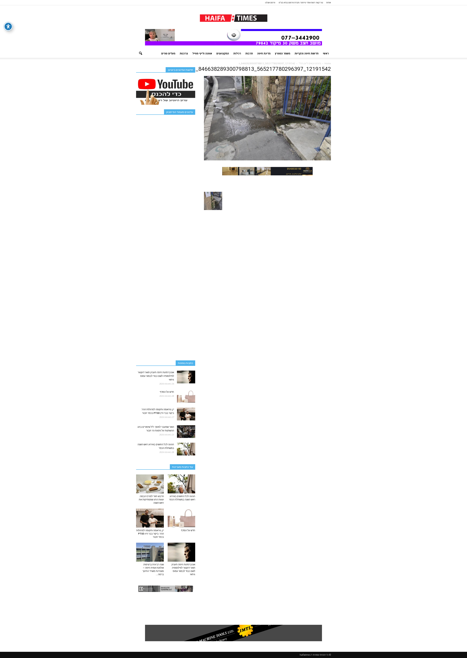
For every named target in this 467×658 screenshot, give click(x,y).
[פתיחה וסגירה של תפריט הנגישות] (8, 26)
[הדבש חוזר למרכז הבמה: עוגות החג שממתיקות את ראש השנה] (150, 483)
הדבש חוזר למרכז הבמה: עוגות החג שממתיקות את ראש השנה (151, 499)
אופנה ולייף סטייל (202, 53)
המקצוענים (222, 53)
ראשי (326, 53)
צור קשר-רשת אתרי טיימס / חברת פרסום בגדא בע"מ (301, 2)
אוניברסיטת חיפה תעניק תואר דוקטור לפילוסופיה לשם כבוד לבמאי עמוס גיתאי (156, 376)
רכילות (237, 53)
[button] (140, 53)
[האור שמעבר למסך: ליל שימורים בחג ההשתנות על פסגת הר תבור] (186, 431)
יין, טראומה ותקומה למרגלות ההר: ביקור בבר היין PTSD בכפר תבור (150, 533)
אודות (328, 2)
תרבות (249, 53)
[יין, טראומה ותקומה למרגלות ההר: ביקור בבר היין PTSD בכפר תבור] (186, 414)
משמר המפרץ (282, 53)
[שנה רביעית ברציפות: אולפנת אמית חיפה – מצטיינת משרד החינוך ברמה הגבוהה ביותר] (150, 552)
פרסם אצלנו (270, 2)
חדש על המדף (167, 391)
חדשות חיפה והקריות (307, 53)
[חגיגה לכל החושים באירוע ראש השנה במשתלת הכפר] (186, 449)
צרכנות (184, 53)
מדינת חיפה (264, 53)
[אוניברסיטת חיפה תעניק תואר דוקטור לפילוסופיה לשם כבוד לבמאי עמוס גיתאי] (186, 377)
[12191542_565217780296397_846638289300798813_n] (267, 159)
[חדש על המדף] (186, 396)
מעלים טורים (168, 53)
